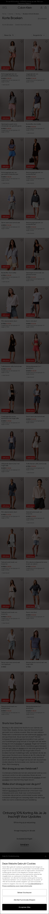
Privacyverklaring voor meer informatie (17, 886)
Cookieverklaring (34, 884)
